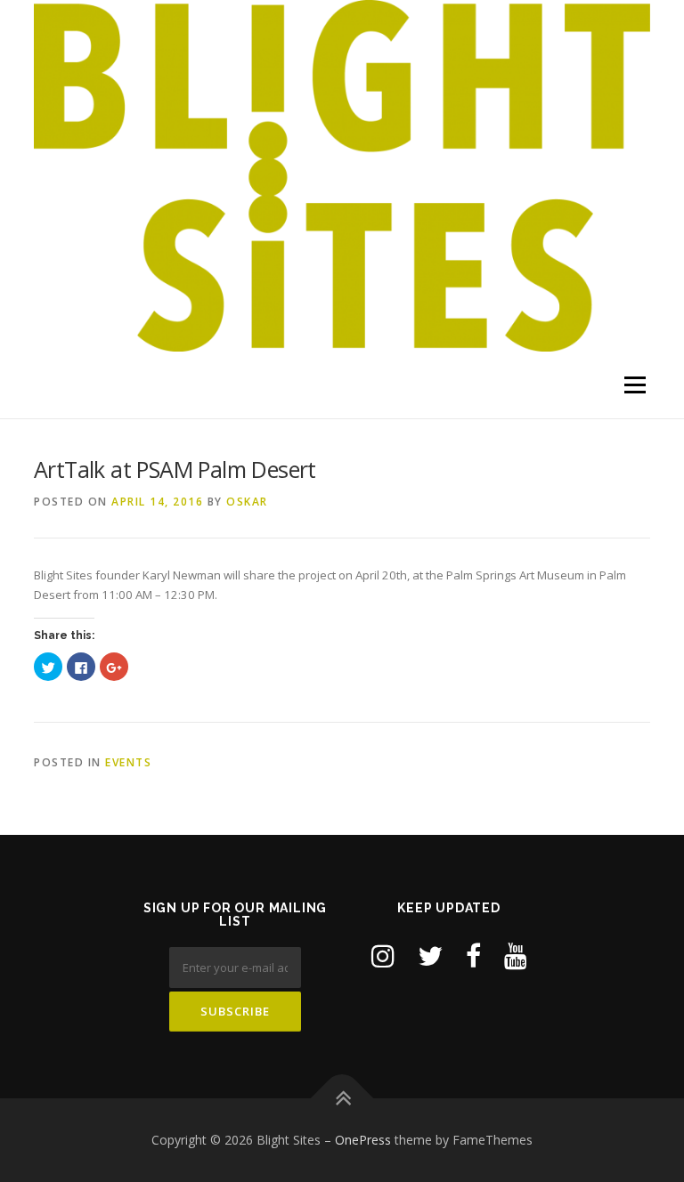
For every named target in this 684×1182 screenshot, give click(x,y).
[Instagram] (383, 955)
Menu (634, 384)
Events (128, 762)
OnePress (363, 1139)
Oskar (247, 501)
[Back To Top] (342, 1097)
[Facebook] (473, 955)
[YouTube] (515, 955)
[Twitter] (430, 955)
